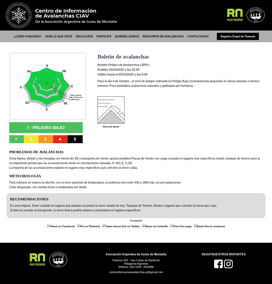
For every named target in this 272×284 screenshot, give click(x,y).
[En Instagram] (228, 267)
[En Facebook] (218, 267)
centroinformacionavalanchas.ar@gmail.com (136, 272)
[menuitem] (27, 36)
